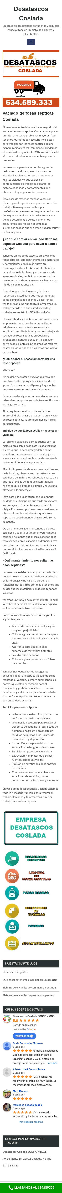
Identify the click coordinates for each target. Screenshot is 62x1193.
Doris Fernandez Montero (28, 1043)
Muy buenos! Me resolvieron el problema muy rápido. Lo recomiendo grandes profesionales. (35, 1081)
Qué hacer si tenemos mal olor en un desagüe (30, 979)
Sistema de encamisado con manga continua (29, 987)
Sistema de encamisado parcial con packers (29, 995)
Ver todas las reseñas (31, 1121)
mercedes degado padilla (28, 1105)
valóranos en (23, 1035)
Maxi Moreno (20, 1091)
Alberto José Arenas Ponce (29, 1069)
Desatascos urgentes (15, 972)
